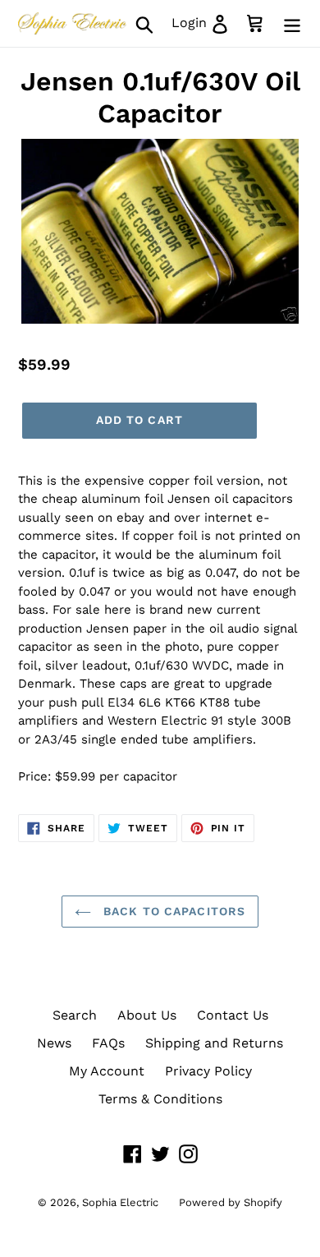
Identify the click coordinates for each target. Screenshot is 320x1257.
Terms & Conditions (160, 1099)
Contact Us (232, 1015)
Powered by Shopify (230, 1202)
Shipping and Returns (214, 1043)
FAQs (108, 1043)
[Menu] (292, 23)
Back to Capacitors (172, 911)
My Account (106, 1071)
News (54, 1043)
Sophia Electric (120, 1202)
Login (204, 22)
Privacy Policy (208, 1071)
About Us (146, 1015)
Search (75, 1015)
